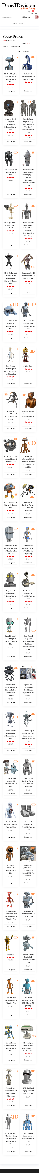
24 (27, 43)
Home (4, 40)
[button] (36, 13)
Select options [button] (11, 91)
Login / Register (16, 23)
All (33, 43)
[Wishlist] (29, 12)
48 (29, 43)
